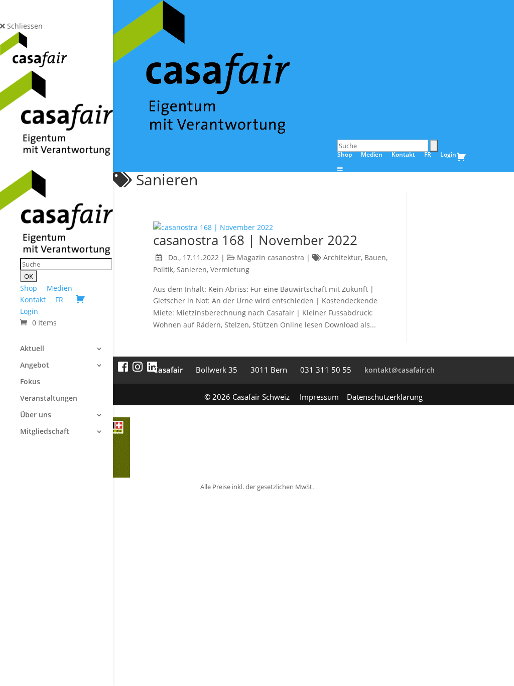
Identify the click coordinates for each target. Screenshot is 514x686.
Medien (59, 288)
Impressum (319, 397)
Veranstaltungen (48, 399)
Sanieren (192, 269)
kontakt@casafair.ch (399, 370)
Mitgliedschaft (44, 432)
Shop (28, 288)
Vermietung (229, 269)
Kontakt (33, 299)
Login (29, 311)
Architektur (342, 257)
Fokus (30, 382)
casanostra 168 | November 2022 (255, 240)
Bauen (375, 257)
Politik (163, 269)
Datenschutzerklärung (385, 397)
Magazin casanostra (270, 257)
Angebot (34, 366)
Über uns (35, 415)
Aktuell (32, 349)
